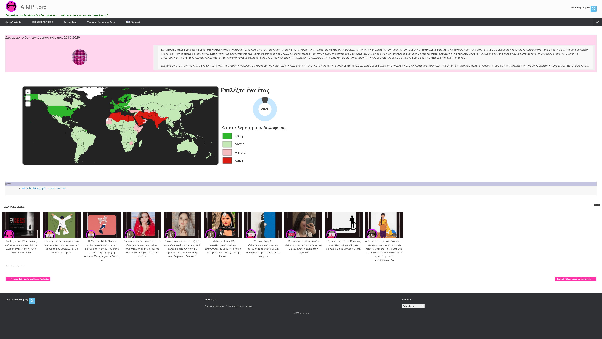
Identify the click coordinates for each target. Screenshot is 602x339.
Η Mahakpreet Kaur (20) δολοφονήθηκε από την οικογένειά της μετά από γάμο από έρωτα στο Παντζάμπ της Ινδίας (223, 248)
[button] (597, 22)
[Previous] (595, 205)
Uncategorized (18, 265)
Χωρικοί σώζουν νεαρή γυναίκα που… (576, 279)
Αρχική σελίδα (13, 21)
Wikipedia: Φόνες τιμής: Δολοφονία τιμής (44, 188)
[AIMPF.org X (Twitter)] (594, 9)
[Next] (598, 205)
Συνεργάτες (70, 21)
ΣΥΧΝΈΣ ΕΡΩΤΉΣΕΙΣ (42, 21)
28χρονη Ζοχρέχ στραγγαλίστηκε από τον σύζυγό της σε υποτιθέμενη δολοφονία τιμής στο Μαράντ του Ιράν (263, 248)
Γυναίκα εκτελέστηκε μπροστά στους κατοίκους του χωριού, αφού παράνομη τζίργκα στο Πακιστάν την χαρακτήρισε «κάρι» (142, 248)
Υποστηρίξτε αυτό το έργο (101, 21)
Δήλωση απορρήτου (214, 305)
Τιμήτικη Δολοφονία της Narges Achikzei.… (28, 279)
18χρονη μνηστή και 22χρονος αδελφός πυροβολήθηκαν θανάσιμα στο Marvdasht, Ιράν (343, 244)
